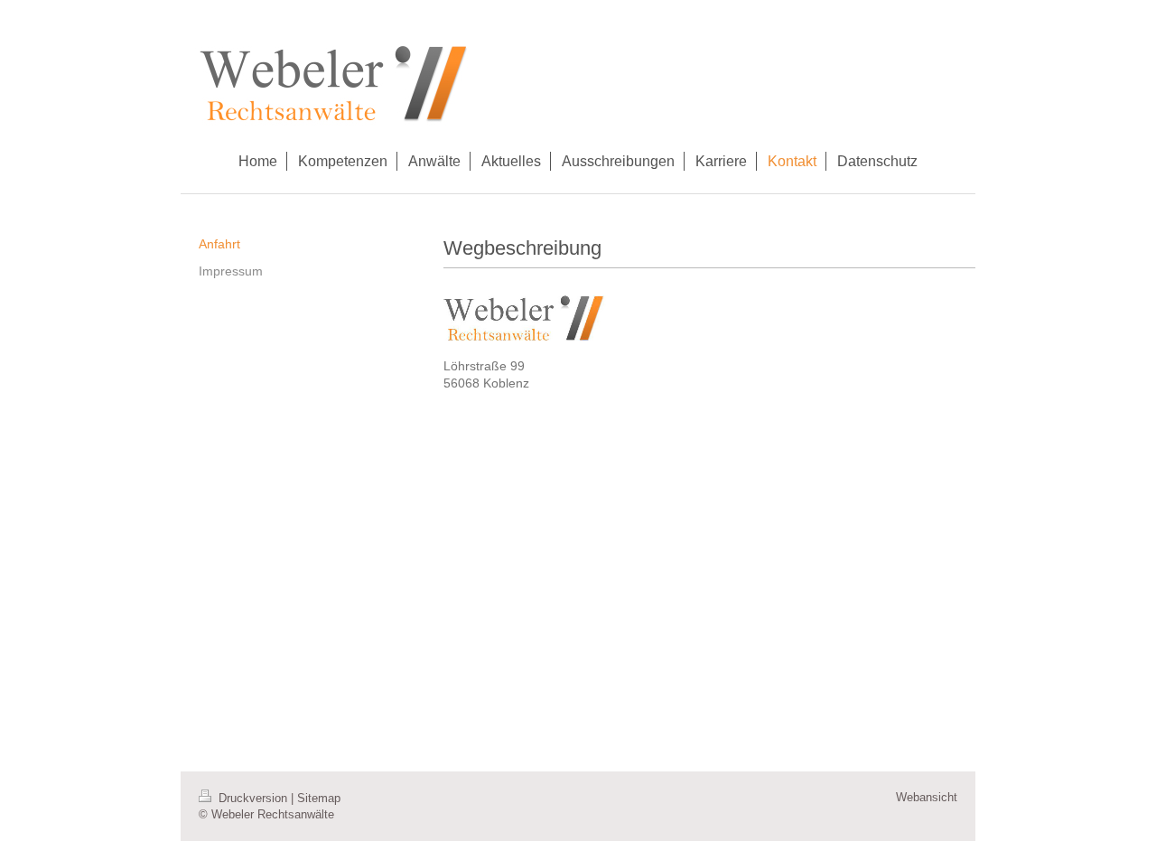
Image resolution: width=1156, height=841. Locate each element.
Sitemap (318, 798)
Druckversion (253, 798)
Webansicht (926, 797)
